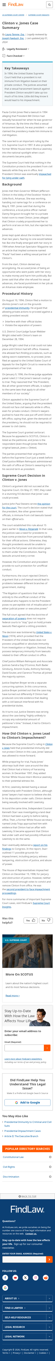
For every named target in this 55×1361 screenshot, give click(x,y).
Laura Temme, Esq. (15, 34)
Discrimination (11, 1176)
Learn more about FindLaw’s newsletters (23, 1058)
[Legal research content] (49, 1327)
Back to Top (29, 1196)
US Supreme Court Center (13, 15)
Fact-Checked (14, 55)
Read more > (13, 995)
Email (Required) (13, 1042)
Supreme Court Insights (38, 15)
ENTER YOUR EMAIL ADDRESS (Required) (22, 1253)
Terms (5, 1352)
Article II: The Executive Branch (21, 1136)
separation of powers (14, 618)
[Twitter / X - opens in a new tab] (25, 1278)
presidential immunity (17, 308)
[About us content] (49, 1298)
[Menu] (4, 4)
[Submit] (47, 1048)
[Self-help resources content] (49, 1317)
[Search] (49, 4)
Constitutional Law (13, 1157)
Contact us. (31, 1233)
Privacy (16, 1352)
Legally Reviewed (16, 49)
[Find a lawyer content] (49, 1308)
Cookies (42, 1352)
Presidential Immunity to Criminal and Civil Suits (27, 1123)
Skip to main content (27, 3)
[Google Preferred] (5, 1288)
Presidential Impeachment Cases (22, 1131)
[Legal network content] (49, 1336)
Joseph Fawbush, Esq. (13, 38)
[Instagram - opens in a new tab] (35, 1278)
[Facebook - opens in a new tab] (5, 1278)
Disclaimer (29, 1352)
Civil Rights (9, 1166)
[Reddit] (46, 1278)
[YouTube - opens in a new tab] (15, 1278)
